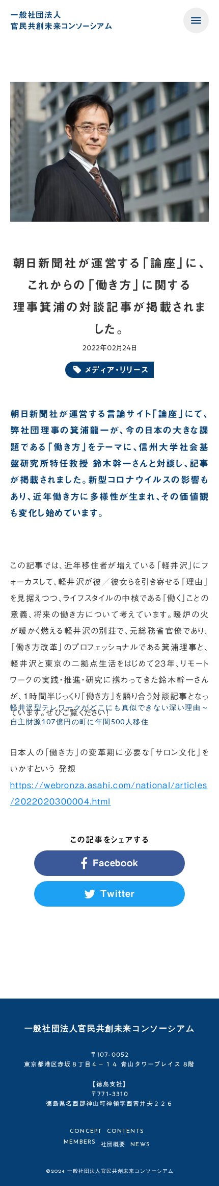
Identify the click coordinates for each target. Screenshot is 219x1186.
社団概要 (113, 1145)
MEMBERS (80, 1142)
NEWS (140, 1145)
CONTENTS (125, 1131)
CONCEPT (86, 1131)
